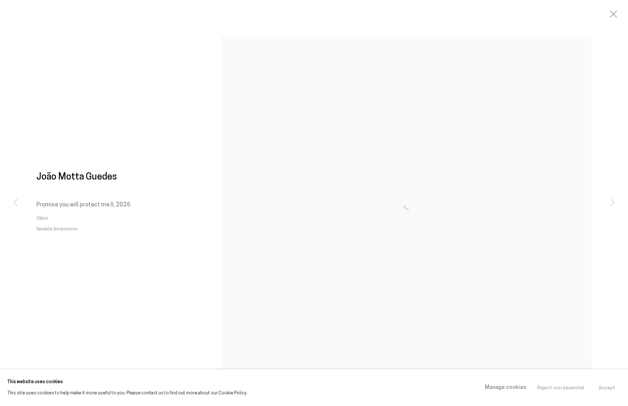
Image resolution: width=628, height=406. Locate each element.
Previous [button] (15, 203)
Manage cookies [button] (505, 387)
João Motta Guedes (76, 177)
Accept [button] (607, 387)
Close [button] (611, 16)
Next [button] (612, 203)
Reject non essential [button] (560, 387)
